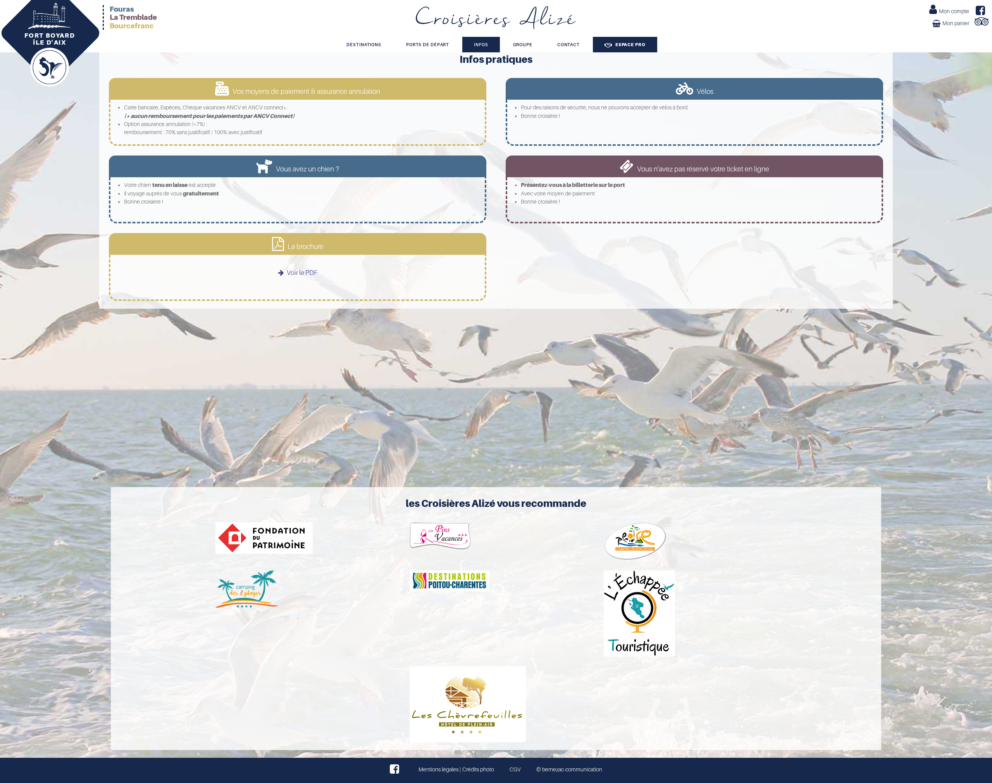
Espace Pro (630, 44)
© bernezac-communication (569, 769)
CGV (515, 769)
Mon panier (955, 23)
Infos (481, 44)
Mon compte (954, 11)
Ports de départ (427, 44)
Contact (568, 44)
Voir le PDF (301, 273)
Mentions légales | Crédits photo (456, 769)
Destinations (363, 44)
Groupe (522, 44)
